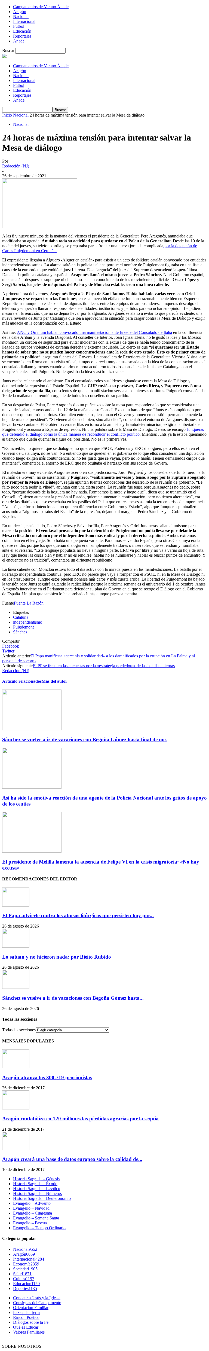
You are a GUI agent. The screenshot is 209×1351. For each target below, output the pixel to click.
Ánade (18, 41)
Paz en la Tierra (26, 1312)
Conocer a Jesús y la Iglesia (36, 1297)
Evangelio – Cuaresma (32, 1213)
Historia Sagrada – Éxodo (35, 1183)
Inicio (7, 115)
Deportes (25, 1288)
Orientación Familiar (30, 1307)
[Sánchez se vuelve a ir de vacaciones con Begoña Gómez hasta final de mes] (32, 729)
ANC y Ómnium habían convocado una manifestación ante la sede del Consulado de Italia (94, 332)
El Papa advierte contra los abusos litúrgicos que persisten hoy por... (78, 915)
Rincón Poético (26, 1317)
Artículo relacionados (22, 681)
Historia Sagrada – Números (37, 1193)
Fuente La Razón (29, 603)
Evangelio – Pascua (30, 1223)
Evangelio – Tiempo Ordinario (39, 1227)
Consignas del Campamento (37, 1302)
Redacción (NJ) (15, 166)
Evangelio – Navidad (31, 1208)
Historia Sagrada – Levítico (36, 1188)
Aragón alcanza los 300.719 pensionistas (47, 1077)
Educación (22, 31)
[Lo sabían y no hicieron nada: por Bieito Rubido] (15, 946)
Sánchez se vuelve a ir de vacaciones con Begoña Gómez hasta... (73, 998)
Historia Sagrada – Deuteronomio (42, 1198)
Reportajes (22, 36)
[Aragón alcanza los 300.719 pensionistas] (15, 1067)
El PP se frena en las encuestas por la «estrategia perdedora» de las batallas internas (104, 665)
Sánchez (20, 632)
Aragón (19, 11)
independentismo (27, 622)
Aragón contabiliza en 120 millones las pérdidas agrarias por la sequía (80, 1118)
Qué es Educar (25, 1327)
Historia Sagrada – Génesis (36, 1178)
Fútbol (18, 26)
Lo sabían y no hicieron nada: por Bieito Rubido (56, 957)
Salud (22, 1273)
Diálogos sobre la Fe (30, 1322)
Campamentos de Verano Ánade (41, 6)
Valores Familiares (29, 1332)
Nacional (21, 16)
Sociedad (25, 1269)
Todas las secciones (19, 1029)
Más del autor (54, 681)
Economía (26, 1264)
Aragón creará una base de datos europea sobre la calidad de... (72, 1159)
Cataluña (20, 617)
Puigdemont (23, 627)
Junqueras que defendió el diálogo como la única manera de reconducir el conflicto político (103, 432)
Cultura (23, 1278)
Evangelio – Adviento (32, 1203)
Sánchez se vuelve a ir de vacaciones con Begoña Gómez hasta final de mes (84, 739)
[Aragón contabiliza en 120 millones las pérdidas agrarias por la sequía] (15, 1108)
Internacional (24, 21)
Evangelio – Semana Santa (36, 1218)
